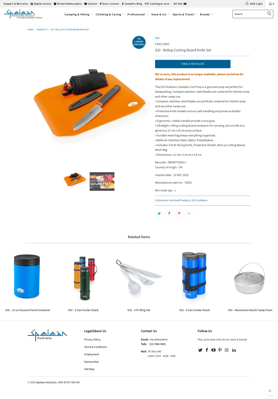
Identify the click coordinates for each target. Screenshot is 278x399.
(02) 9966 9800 (157, 344)
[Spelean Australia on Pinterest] (220, 350)
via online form (159, 340)
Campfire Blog (133, 3)
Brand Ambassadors (69, 3)
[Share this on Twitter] (159, 213)
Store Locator (110, 3)
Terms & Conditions (95, 347)
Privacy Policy (92, 340)
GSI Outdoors (199, 200)
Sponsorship (91, 362)
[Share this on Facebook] (169, 213)
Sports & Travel (183, 14)
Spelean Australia (46, 382)
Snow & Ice (158, 14)
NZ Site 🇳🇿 (180, 3)
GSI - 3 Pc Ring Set (139, 278)
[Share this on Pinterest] (179, 213)
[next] (144, 98)
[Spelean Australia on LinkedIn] (234, 350)
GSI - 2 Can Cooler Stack (83, 278)
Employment (91, 354)
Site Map (89, 369)
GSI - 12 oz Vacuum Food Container (28, 278)
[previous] (34, 98)
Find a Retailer (193, 64)
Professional (136, 14)
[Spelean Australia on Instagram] (227, 350)
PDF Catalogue (157, 3)
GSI (157, 38)
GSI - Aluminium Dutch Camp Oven (250, 278)
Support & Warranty (15, 3)
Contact (92, 3)
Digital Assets (42, 3)
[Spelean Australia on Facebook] (207, 350)
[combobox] (253, 14)
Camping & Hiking (76, 14)
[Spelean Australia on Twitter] (200, 350)
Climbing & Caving (108, 14)
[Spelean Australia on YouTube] (213, 350)
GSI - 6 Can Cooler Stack (194, 278)
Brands (205, 14)
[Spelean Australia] (24, 14)
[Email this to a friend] (189, 213)
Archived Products (180, 200)
